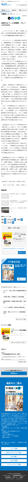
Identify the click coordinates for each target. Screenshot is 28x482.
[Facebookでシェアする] (12, 18)
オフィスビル (10, 219)
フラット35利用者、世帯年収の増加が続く (15, 308)
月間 (14, 287)
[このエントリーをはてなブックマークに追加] (19, 18)
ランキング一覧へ (21, 319)
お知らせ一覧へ (22, 361)
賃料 (3, 222)
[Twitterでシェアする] (9, 18)
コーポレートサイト (7, 475)
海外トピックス (23, 10)
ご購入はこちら (22, 252)
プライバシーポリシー (10, 478)
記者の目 (14, 10)
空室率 (18, 219)
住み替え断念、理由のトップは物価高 (17, 193)
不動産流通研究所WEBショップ (19, 475)
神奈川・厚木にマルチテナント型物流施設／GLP (15, 313)
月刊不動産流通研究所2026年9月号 (9, 356)
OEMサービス (15, 477)
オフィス (9, 222)
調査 (3, 219)
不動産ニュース (5, 10)
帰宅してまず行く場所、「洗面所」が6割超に (14, 185)
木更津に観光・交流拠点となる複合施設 (15, 297)
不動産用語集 (8, 477)
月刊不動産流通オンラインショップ (11, 359)
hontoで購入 (14, 456)
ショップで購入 (14, 448)
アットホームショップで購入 (14, 464)
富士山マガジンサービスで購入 (14, 452)
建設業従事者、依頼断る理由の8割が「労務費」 (15, 303)
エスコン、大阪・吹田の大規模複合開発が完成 (15, 292)
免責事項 (21, 477)
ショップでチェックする (18, 342)
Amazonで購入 (14, 460)
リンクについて (19, 478)
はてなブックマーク (21, 287)
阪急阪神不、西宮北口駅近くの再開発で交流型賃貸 (14, 181)
